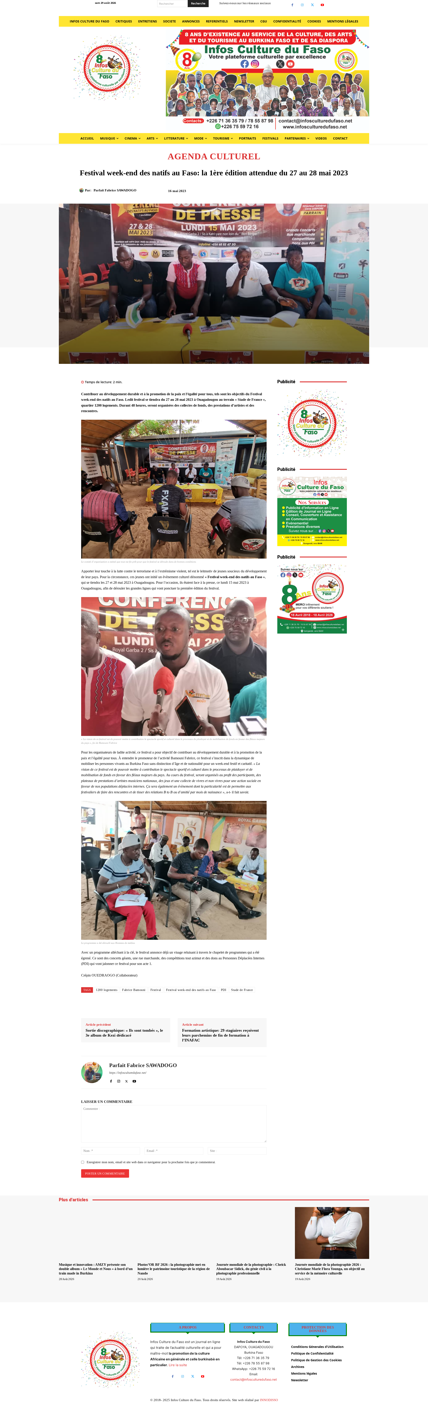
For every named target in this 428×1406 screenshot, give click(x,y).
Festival (155, 990)
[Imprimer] (321, 192)
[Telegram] (331, 192)
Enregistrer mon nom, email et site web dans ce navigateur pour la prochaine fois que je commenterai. (151, 1162)
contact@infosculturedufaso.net (253, 1379)
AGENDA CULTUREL (214, 156)
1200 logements (106, 990)
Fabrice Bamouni (134, 990)
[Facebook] (292, 5)
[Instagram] (302, 5)
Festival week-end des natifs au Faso (191, 990)
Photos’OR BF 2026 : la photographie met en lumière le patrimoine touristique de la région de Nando (174, 1269)
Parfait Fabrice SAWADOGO (115, 190)
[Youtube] (322, 5)
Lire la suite (178, 1365)
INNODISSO (269, 1400)
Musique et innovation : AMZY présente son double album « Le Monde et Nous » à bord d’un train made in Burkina (96, 1269)
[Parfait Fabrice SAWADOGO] (82, 190)
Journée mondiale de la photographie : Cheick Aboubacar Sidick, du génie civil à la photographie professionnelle (251, 1269)
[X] (312, 5)
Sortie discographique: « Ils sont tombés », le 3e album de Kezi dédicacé (124, 1032)
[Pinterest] (301, 192)
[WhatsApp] (311, 192)
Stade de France (242, 990)
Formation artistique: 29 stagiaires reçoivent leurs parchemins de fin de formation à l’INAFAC (220, 1035)
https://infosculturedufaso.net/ (127, 1072)
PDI (223, 990)
